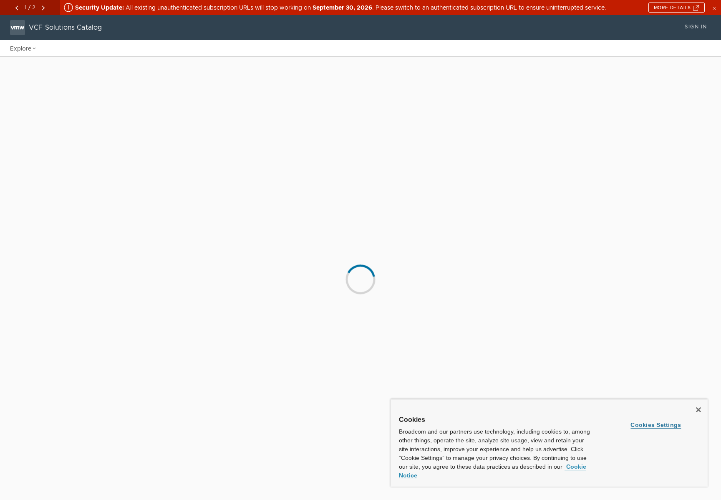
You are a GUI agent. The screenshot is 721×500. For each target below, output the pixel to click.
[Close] (698, 409)
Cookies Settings (655, 424)
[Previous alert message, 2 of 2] (16, 8)
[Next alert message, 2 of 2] (43, 8)
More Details (673, 7)
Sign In (696, 26)
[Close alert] (715, 7)
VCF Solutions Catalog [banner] (65, 27)
